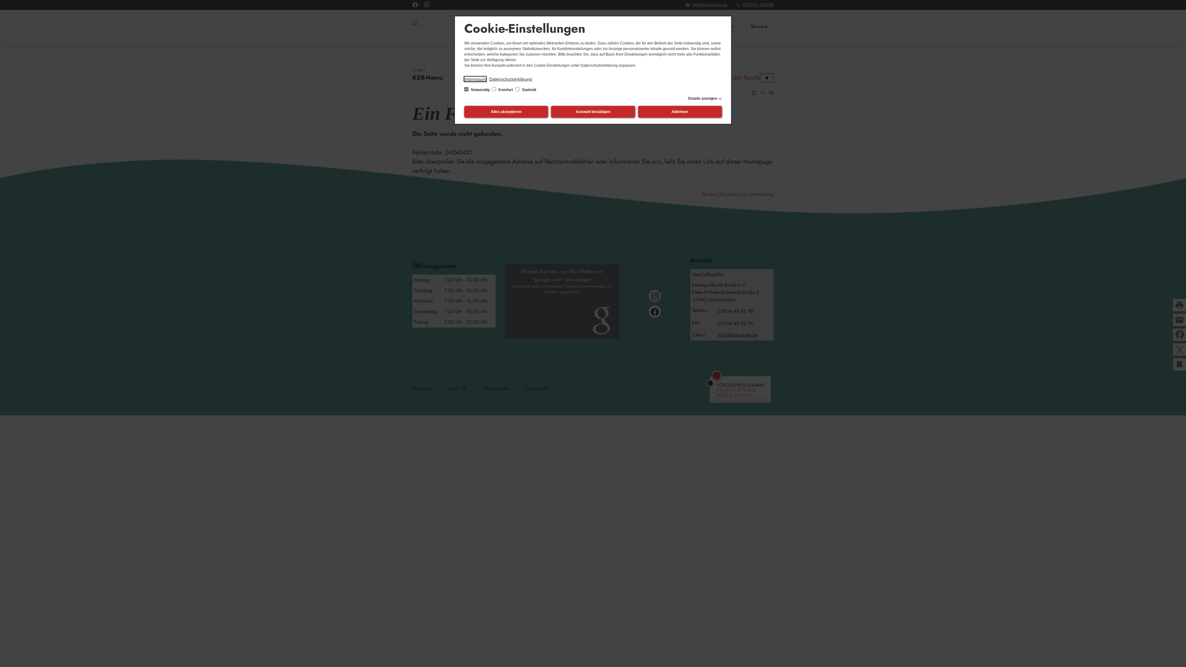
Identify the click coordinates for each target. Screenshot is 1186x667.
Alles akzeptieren (506, 112)
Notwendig (480, 90)
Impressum (475, 79)
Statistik (528, 90)
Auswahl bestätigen (593, 112)
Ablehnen (679, 112)
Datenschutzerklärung (510, 79)
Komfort (506, 90)
